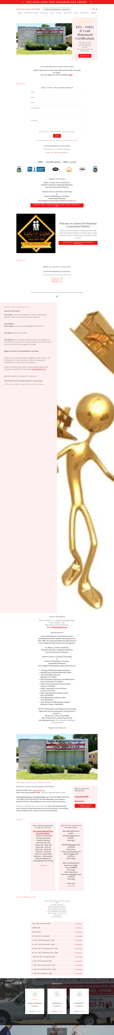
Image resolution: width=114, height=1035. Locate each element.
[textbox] (57, 92)
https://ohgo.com (39, 790)
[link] (57, 9)
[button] (93, 9)
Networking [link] (84, 13)
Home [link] (20, 13)
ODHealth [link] (44, 13)
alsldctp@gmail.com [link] (57, 282)
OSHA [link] (76, 13)
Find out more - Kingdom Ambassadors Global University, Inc (57, 205)
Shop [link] (52, 13)
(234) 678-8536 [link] (62, 152)
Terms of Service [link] (71, 140)
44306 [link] (37, 9)
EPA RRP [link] (59, 13)
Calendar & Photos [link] (31, 13)
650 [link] (17, 9)
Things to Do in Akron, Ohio (85, 805)
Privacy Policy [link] (62, 140)
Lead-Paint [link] (68, 13)
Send (57, 136)
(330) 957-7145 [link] (55, 278)
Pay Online (84, 56)
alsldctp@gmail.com (39, 369)
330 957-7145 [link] (49, 152)
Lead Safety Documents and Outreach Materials (78, 242)
